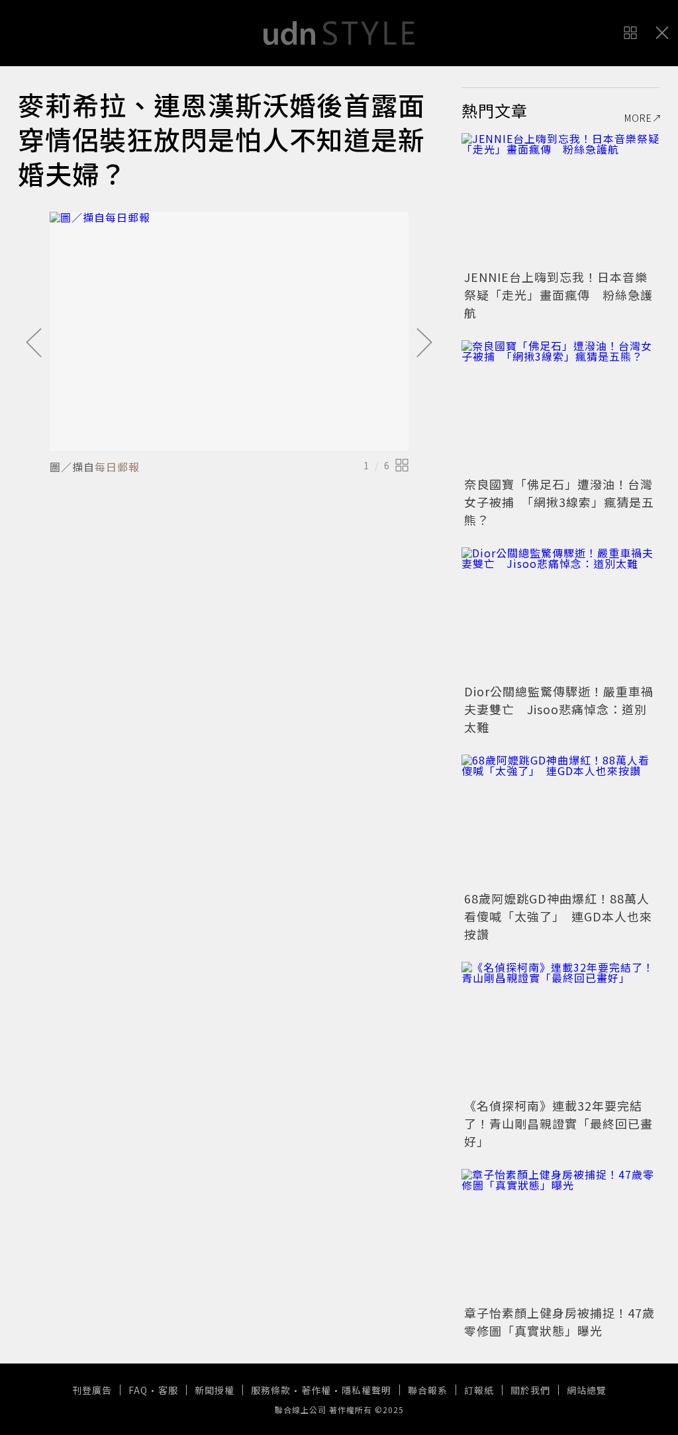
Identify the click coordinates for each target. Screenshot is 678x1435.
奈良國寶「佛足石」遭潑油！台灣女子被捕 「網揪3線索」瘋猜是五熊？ (559, 501)
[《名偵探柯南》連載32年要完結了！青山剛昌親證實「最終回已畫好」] (560, 1028)
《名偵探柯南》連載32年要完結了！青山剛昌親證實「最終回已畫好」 (558, 1123)
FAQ (138, 1390)
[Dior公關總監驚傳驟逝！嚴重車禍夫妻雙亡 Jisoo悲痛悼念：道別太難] (560, 613)
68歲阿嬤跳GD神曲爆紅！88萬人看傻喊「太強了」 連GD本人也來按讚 (558, 916)
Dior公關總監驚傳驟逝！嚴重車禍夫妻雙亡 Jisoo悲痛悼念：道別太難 (559, 708)
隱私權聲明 (366, 1390)
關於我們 (530, 1390)
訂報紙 (479, 1390)
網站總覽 (586, 1390)
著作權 (316, 1390)
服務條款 (271, 1390)
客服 (168, 1390)
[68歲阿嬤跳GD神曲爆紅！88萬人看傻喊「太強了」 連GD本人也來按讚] (560, 821)
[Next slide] (424, 343)
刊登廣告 (92, 1390)
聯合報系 (428, 1390)
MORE (638, 117)
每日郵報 (117, 467)
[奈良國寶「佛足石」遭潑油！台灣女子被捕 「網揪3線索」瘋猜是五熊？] (560, 406)
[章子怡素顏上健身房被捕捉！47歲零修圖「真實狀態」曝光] (560, 1235)
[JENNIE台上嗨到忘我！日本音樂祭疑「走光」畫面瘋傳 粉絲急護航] (560, 199)
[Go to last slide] (34, 343)
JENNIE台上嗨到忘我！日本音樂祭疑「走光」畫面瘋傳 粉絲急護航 (558, 294)
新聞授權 (214, 1390)
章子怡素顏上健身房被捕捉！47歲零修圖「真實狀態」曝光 (559, 1321)
